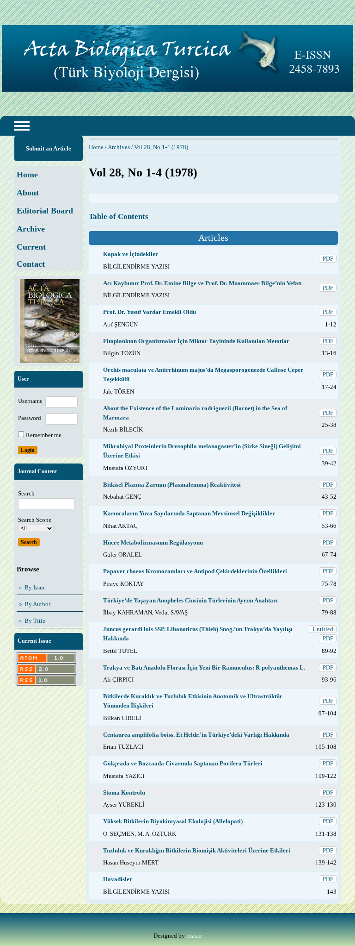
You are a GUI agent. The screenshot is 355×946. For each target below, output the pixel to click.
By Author (37, 604)
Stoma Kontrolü (124, 792)
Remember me (43, 435)
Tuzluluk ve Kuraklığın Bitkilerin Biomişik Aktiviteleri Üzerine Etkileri (196, 850)
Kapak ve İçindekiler (130, 254)
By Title (34, 620)
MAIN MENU (22, 126)
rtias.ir (194, 935)
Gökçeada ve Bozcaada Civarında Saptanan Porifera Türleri (183, 763)
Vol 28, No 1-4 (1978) (161, 147)
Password (29, 417)
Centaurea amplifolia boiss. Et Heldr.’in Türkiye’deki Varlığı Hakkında (196, 734)
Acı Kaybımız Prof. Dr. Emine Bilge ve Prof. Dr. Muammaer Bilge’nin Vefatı (202, 283)
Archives (119, 147)
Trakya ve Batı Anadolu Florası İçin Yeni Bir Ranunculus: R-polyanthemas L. (204, 667)
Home (96, 147)
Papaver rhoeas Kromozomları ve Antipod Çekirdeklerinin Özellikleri (195, 571)
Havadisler (117, 879)
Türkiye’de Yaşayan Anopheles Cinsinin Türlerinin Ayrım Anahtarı (190, 600)
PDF (328, 258)
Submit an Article (48, 148)
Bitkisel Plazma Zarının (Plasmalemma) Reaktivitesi (172, 484)
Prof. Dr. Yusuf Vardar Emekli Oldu (149, 311)
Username (30, 400)
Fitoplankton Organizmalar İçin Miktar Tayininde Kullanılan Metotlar (196, 341)
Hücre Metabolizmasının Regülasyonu (153, 542)
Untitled (322, 629)
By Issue (35, 587)
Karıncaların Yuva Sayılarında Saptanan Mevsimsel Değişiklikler (189, 513)
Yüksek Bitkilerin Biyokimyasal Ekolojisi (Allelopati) (173, 821)
